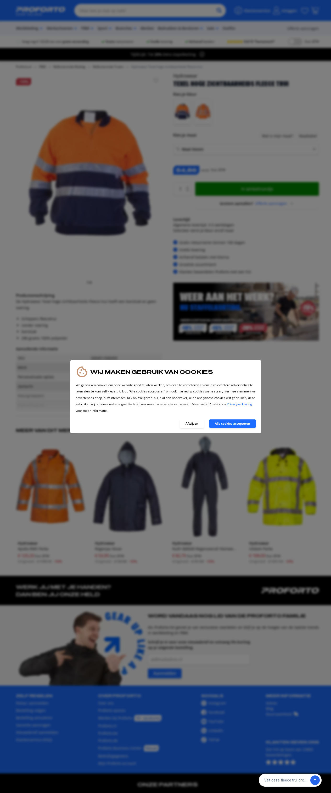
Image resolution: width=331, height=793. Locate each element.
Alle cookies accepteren (232, 423)
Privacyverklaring (239, 404)
